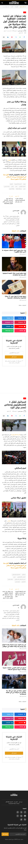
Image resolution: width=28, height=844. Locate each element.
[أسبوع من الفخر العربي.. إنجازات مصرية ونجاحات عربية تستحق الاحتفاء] (14, 658)
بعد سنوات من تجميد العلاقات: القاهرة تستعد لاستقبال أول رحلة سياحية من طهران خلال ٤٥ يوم (7, 594)
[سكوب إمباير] (14, 2)
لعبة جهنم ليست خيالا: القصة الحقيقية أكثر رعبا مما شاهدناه (14, 274)
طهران (9, 160)
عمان (12, 186)
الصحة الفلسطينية (15, 434)
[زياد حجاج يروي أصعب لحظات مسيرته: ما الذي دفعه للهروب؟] (14, 241)
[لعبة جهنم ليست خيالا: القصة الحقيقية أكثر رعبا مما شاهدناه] (14, 264)
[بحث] (2, 2)
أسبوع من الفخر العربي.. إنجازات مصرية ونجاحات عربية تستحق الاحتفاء (14, 669)
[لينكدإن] (8, 37)
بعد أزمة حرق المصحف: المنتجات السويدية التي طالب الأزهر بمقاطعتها (8, 201)
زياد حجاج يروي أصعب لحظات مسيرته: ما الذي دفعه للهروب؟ (14, 251)
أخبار (24, 12)
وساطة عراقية (18, 189)
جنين (14, 577)
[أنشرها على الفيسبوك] (24, 37)
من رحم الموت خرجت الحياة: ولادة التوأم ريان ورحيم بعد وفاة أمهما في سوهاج (14, 646)
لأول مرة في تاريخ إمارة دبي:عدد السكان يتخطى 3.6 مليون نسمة (14, 177)
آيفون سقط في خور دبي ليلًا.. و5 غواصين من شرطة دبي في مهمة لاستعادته (16, 692)
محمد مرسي (6, 186)
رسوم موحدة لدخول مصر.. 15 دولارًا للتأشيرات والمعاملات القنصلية (15, 297)
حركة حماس (10, 579)
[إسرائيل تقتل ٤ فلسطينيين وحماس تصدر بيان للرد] (14, 425)
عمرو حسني (20, 31)
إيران (24, 184)
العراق (11, 184)
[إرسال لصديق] (4, 37)
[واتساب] (20, 37)
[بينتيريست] (12, 37)
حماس (9, 521)
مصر (24, 189)
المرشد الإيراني (22, 186)
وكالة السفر (11, 189)
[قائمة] (25, 2)
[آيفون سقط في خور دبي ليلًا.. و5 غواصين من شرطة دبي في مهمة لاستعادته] (14, 681)
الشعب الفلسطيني (21, 577)
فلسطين (23, 582)
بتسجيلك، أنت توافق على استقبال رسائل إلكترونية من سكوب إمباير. (13, 362)
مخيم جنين (17, 582)
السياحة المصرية (18, 184)
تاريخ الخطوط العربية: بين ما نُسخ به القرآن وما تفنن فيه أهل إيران (20, 593)
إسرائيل (23, 574)
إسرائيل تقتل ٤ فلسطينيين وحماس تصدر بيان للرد (20, 200)
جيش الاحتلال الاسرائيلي (20, 579)
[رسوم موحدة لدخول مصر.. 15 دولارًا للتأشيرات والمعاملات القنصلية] (14, 287)
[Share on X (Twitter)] (16, 37)
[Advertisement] (14, 379)
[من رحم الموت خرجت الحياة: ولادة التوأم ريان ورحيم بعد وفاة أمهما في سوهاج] (14, 635)
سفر (16, 186)
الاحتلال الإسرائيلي (16, 574)
